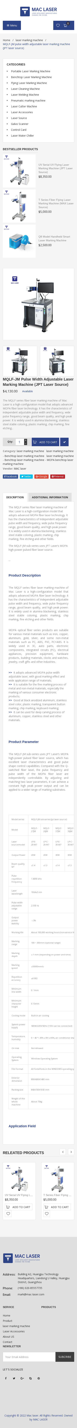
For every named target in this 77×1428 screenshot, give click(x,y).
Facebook (11, 476)
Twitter (27, 476)
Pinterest (59, 476)
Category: (9, 451)
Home (6, 40)
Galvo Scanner (19, 124)
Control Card (18, 129)
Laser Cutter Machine (24, 106)
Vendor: (8, 468)
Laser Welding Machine (25, 94)
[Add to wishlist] (8, 1213)
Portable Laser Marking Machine (30, 71)
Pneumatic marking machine (28, 100)
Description (15, 497)
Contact (7, 1342)
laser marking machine (29, 40)
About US (8, 1336)
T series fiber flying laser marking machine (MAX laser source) (56, 203)
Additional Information (50, 497)
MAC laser (20, 468)
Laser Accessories (22, 112)
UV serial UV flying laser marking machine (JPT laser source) (55, 168)
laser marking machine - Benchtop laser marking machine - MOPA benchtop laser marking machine (38, 460)
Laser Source (19, 118)
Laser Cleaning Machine (25, 89)
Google (43, 476)
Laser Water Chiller (22, 135)
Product (7, 1321)
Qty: (10, 441)
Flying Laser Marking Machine (29, 83)
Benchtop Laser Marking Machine (31, 77)
